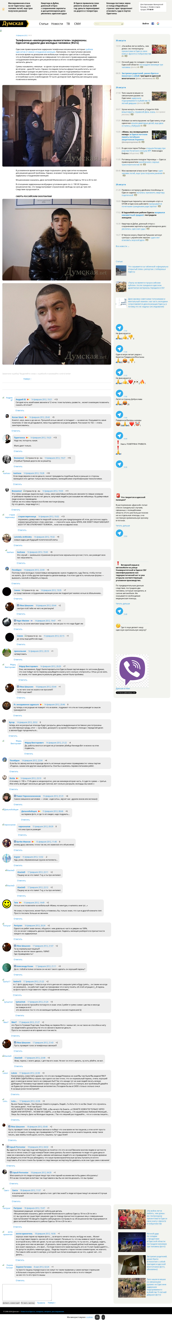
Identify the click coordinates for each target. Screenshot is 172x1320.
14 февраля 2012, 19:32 (48, 516)
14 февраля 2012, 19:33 (52, 491)
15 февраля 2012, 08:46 (52, 811)
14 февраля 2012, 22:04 (32, 760)
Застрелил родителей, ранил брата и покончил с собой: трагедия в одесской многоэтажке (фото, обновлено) (157, 1263)
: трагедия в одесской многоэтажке (141, 77)
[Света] (5, 1190)
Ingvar (17, 857)
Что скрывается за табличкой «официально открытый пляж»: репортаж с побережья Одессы (148, 269)
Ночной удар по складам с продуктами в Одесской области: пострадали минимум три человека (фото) (157, 1240)
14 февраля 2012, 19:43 (37, 552)
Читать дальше (123, 525)
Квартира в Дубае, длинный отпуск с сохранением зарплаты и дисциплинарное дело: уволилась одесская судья (54, 8)
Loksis (14, 1073)
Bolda (12, 778)
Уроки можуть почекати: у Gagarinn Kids (140, 109)
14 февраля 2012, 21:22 (56, 742)
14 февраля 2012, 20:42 (39, 417)
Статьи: (119, 261)
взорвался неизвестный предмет (143, 213)
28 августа (121, 184)
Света (15, 1190)
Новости (57, 23)
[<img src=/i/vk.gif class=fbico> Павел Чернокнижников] (6, 801)
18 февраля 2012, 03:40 (37, 1126)
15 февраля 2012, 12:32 (32, 857)
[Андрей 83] (7, 400)
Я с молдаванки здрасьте (26, 704)
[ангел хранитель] (7, 1234)
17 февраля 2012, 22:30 (29, 1073)
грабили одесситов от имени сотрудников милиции (54, 50)
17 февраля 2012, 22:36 (29, 1101)
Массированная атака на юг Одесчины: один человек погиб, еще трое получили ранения (20, 7)
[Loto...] (5, 1101)
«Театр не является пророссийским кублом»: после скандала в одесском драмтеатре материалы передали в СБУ (146, 285)
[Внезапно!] (6, 463)
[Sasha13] (6, 981)
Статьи (43, 23)
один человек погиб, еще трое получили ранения (142, 172)
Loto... (14, 1101)
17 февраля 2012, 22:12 (37, 887)
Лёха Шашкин (26, 605)
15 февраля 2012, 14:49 (34, 902)
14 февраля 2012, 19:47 (45, 620)
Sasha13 (17, 981)
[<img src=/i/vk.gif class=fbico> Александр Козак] (6, 971)
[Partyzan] (6, 925)
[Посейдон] (7, 569)
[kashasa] (6, 473)
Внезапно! (19, 458)
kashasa (17, 473)
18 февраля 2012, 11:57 (30, 1190)
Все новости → (122, 246)
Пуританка (19, 437)
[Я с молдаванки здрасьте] (6, 709)
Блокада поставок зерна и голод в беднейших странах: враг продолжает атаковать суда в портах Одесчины (119, 8)
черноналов (24, 826)
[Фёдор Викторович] (9, 667)
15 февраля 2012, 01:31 (53, 796)
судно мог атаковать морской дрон (141, 238)
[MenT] (5, 1022)
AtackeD (21, 872)
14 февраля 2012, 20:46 (54, 704)
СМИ (77, 23)
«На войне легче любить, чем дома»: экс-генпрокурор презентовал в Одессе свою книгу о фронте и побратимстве (157, 1217)
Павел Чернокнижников (28, 796)
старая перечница (27, 516)
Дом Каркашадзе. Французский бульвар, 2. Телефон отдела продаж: (151, 7)
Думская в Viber (123, 688)
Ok (97, 1317)
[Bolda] (4, 779)
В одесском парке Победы (134, 148)
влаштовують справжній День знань (138, 112)
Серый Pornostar (17, 1147)
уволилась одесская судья (134, 229)
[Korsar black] (7, 417)
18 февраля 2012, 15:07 (34, 1208)
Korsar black (18, 417)
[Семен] (6, 595)
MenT (14, 1022)
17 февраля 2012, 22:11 (37, 872)
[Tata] (6, 907)
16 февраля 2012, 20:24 (35, 925)
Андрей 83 (21, 399)
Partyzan (18, 925)
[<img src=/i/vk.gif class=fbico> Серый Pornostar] (3, 1144)
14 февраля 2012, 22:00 (34, 570)
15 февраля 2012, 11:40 (46, 841)
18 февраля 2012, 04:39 (41, 1172)
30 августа (121, 40)
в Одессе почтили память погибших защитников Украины (134, 137)
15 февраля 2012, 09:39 (43, 826)
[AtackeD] (10, 870)
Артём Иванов (23, 841)
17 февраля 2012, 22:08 (35, 1057)
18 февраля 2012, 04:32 (38, 1147)
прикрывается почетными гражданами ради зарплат (142, 205)
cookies (89, 1317)
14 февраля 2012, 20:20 (50, 666)
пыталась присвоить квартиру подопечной (143, 193)
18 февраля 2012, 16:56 (45, 1233)
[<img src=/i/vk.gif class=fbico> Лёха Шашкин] (9, 610)
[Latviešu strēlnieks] (6, 542)
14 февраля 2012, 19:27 (55, 458)
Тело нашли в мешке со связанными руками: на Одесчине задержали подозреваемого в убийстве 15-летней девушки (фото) (156, 1287)
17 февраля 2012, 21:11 (45, 966)
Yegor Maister (22, 620)
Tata (16, 902)
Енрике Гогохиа (24, 1267)
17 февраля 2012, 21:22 (33, 981)
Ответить (19, 410)
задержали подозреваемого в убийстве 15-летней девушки (136, 101)
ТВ (68, 23)
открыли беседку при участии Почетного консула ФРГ (143, 149)
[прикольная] (6, 656)
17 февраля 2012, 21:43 (43, 1042)
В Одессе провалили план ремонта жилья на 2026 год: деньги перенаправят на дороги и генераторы (86, 7)
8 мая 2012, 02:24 (41, 1267)
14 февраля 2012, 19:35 (51, 590)
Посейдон (17, 570)
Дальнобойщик (29, 811)
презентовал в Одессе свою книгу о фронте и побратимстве (136, 52)
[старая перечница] (8, 517)
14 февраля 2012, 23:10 (30, 778)
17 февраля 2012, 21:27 (29, 1022)
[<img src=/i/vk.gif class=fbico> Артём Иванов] (6, 846)
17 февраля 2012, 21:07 (43, 946)
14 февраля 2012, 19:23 (40, 437)
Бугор (12, 722)
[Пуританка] (6, 442)
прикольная (20, 651)
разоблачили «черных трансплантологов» (140, 163)
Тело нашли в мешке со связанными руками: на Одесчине (132, 95)
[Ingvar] (6, 862)
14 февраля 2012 (21, 35)
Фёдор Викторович (28, 666)
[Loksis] (5, 1073)
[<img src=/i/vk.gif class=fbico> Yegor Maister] (6, 625)
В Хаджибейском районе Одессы (138, 212)
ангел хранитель (24, 1233)
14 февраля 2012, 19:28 (34, 473)
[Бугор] (4, 722)
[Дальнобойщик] (10, 809)
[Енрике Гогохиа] (7, 1267)
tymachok (20, 1002)
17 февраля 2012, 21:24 (37, 1002)
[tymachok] (7, 1002)
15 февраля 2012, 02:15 (54, 636)
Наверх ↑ (27, 379)
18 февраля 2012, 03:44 (46, 605)
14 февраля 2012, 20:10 (38, 651)
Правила (41, 1303)
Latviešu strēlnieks (23, 537)
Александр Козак (24, 966)
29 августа (121, 87)
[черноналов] (8, 824)
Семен (17, 590)
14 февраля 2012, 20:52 (27, 722)
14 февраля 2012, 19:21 (41, 399)
